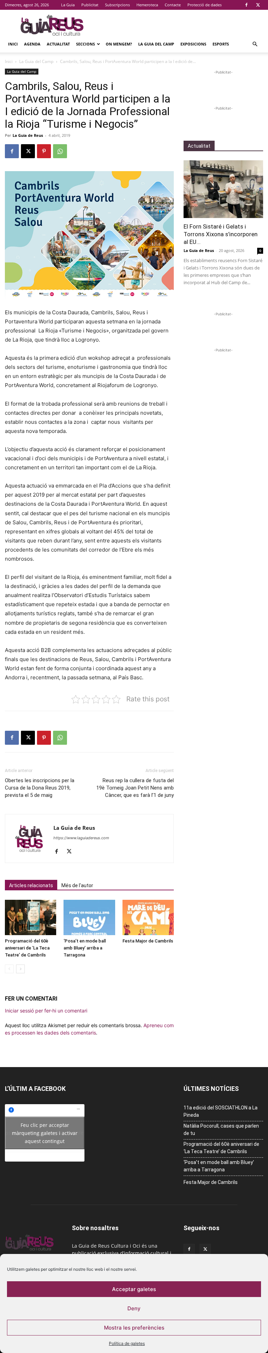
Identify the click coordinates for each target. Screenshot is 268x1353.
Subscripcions (117, 4)
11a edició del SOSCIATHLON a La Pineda (221, 1111)
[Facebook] (246, 5)
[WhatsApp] (60, 151)
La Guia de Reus (28, 135)
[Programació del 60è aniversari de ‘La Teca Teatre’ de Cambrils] (30, 917)
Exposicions (193, 44)
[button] (254, 44)
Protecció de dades (204, 4)
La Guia (68, 4)
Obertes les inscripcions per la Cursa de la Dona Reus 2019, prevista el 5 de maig (39, 787)
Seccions (85, 44)
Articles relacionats (31, 885)
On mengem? (119, 44)
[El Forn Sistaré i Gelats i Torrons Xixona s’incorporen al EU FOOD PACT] (223, 189)
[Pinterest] (44, 151)
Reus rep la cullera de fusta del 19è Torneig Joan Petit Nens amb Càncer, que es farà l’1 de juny (135, 787)
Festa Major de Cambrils (147, 941)
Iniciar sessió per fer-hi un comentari (46, 1011)
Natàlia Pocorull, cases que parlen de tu (221, 1129)
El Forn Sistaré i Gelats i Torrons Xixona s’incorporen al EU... (221, 234)
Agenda (32, 44)
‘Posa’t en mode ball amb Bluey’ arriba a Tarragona (85, 948)
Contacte (173, 4)
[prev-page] (9, 969)
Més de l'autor (77, 885)
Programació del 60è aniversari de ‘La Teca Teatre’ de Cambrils (27, 948)
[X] (258, 5)
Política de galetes (127, 1343)
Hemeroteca (147, 4)
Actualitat (58, 44)
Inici (13, 44)
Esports (221, 44)
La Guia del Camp (156, 44)
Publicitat (89, 4)
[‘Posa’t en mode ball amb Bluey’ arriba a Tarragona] (89, 917)
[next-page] (20, 969)
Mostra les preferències (134, 1327)
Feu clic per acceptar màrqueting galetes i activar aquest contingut (44, 1132)
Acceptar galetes (134, 1289)
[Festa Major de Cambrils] (148, 917)
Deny (134, 1308)
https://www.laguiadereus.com (81, 837)
